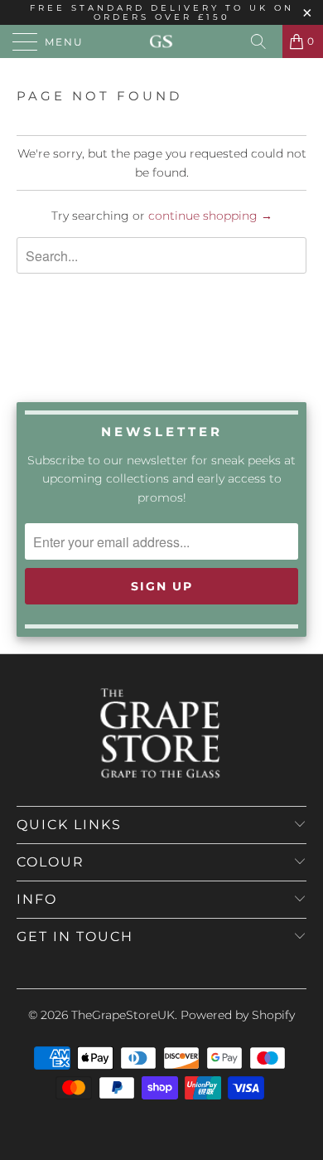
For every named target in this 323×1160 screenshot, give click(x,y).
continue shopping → (210, 215)
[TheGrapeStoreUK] (162, 41)
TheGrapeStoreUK (123, 1014)
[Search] (264, 41)
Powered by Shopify (238, 1014)
